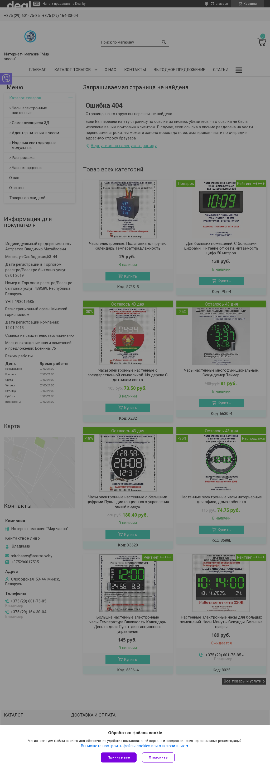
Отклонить (158, 757)
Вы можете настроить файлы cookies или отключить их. (133, 745)
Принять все (119, 757)
